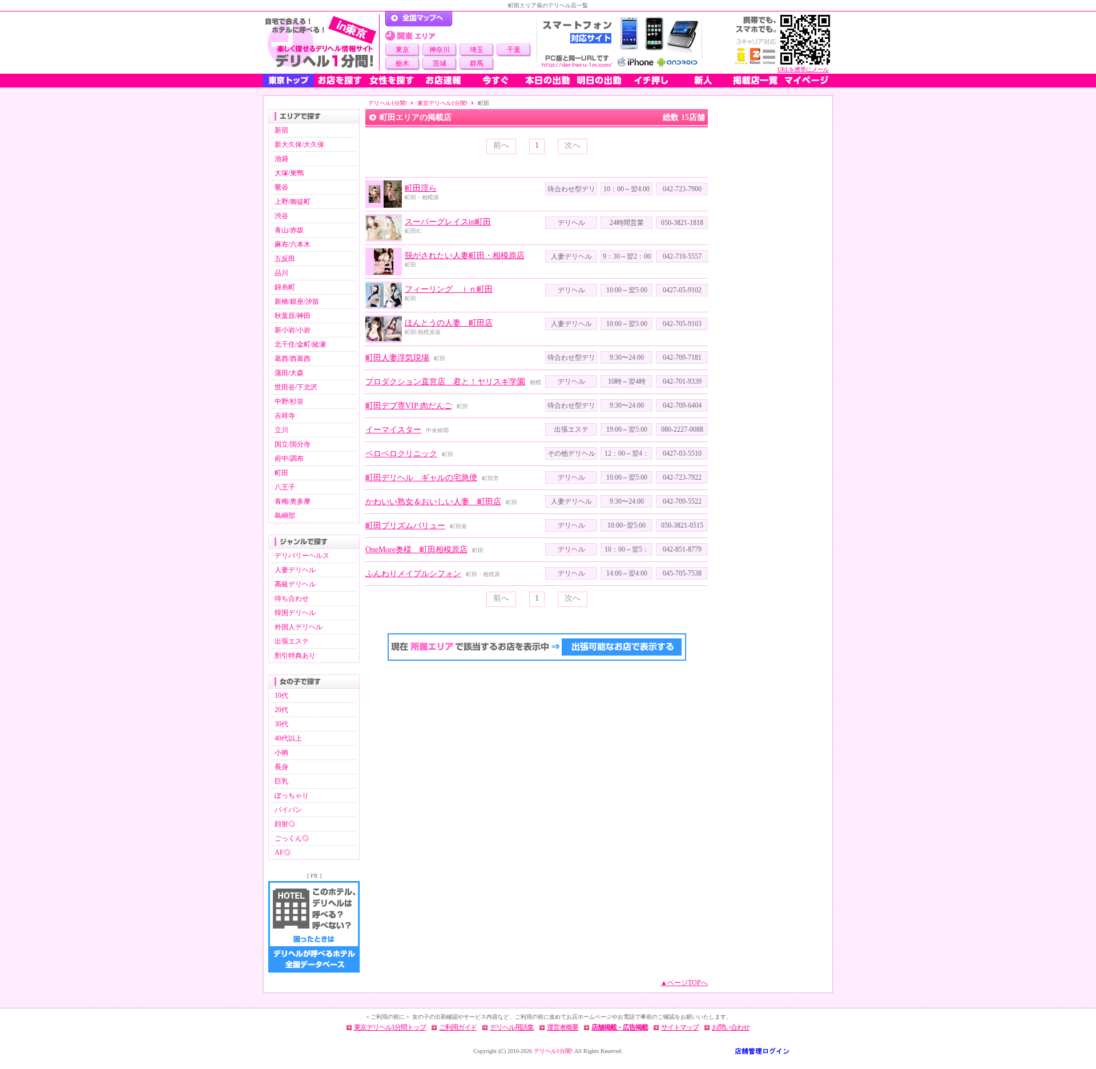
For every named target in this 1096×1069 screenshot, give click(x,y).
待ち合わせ (292, 598)
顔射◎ (285, 824)
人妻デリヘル (295, 570)
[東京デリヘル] (321, 42)
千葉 (514, 50)
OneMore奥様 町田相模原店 (416, 549)
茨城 (439, 63)
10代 (281, 696)
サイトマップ (680, 1027)
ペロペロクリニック (401, 453)
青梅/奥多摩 (293, 501)
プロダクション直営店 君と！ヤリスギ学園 (445, 381)
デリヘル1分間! (387, 103)
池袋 (281, 159)
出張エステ (292, 641)
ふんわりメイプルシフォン (413, 573)
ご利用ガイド (458, 1027)
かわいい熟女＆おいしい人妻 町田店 (433, 501)
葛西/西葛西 (293, 359)
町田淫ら (421, 188)
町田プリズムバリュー (405, 525)
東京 (402, 50)
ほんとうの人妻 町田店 (449, 323)
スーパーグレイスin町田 (448, 222)
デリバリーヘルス (302, 556)
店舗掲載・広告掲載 (619, 1027)
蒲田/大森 (289, 373)
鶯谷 (281, 187)
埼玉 (476, 50)
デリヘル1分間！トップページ (418, 18)
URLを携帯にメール (803, 69)
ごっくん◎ (292, 838)
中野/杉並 (289, 401)
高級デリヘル (295, 584)
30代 (281, 724)
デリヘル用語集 (512, 1027)
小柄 (281, 753)
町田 (281, 473)
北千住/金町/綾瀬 (300, 344)
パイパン (288, 810)
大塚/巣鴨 (289, 173)
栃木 (402, 63)
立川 (281, 430)
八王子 (285, 487)
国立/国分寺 (293, 444)
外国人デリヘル (299, 627)
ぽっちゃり (292, 795)
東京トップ (288, 80)
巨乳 (281, 781)
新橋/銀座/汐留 (297, 302)
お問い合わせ (731, 1027)
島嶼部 (285, 516)
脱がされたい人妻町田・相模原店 (465, 255)
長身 (281, 767)
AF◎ (283, 853)
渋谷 (281, 216)
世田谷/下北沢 (296, 387)
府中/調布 (289, 459)
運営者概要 (562, 1027)
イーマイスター (393, 429)
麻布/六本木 (293, 244)
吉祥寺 (285, 416)
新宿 (281, 130)
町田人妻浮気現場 (397, 357)
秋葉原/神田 (293, 316)
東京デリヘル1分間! (442, 103)
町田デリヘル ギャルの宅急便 (421, 477)
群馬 (476, 63)
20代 (281, 710)
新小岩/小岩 (293, 330)
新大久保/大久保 (299, 144)
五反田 (285, 259)
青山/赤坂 (289, 230)
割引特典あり (295, 656)
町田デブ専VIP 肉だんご (408, 405)
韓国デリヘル (295, 613)
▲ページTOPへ (684, 983)
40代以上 (288, 738)
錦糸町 (285, 287)
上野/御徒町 (293, 202)
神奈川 (439, 50)
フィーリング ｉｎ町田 (449, 289)
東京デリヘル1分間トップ (390, 1027)
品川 (281, 273)
